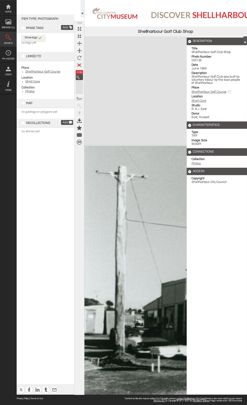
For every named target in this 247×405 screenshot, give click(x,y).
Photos (29, 91)
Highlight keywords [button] (79, 113)
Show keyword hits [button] (79, 106)
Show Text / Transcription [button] (79, 98)
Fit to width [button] (79, 43)
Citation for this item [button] (79, 142)
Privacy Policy (23, 399)
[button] (79, 77)
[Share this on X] (21, 386)
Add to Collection (79, 127)
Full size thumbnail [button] (79, 29)
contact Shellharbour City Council (191, 399)
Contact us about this (79, 135)
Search (8, 43)
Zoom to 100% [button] (79, 65)
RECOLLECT (159, 401)
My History (8, 59)
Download (79, 120)
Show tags (31, 37)
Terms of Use (36, 399)
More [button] (8, 90)
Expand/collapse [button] (245, 40)
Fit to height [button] (79, 50)
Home (8, 12)
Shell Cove (32, 81)
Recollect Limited (201, 401)
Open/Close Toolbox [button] (82, 9)
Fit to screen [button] (79, 36)
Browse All (8, 28)
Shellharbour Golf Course (42, 71)
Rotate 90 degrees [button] (79, 57)
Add (65, 27)
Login (8, 75)
